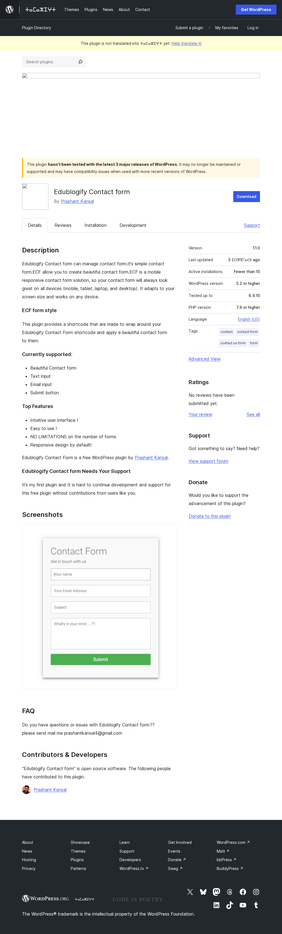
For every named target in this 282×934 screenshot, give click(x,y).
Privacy (29, 868)
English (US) (249, 319)
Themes (78, 851)
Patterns (78, 868)
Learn (125, 842)
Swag (175, 868)
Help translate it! (187, 43)
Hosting (29, 859)
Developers (130, 859)
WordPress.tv (134, 868)
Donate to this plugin (210, 516)
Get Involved (180, 842)
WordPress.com (233, 842)
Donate (177, 859)
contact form (247, 332)
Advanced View (205, 359)
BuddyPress (230, 868)
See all (253, 414)
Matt (223, 851)
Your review (200, 414)
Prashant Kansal (77, 201)
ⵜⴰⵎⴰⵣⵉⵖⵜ (84, 899)
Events (174, 851)
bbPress (227, 859)
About (27, 842)
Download (246, 196)
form (254, 343)
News (27, 851)
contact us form (233, 343)
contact (227, 332)
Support (252, 225)
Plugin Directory (36, 27)
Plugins (77, 859)
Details (35, 225)
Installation (96, 225)
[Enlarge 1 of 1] (169, 531)
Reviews (63, 225)
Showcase (80, 842)
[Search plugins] (80, 61)
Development (133, 225)
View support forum (208, 461)
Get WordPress (256, 9)
